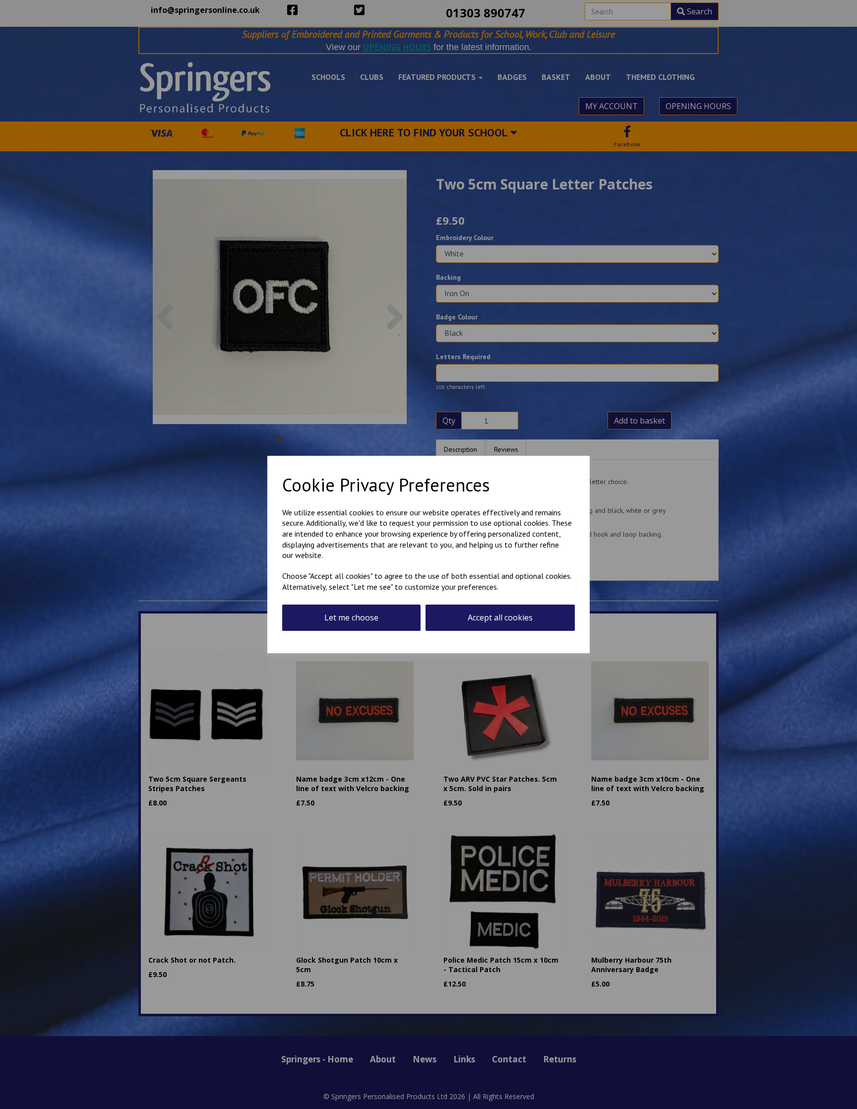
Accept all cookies (500, 617)
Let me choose (351, 617)
